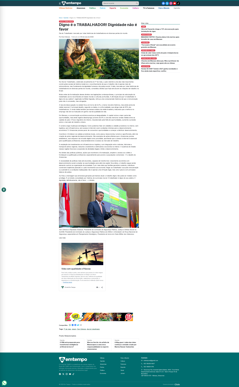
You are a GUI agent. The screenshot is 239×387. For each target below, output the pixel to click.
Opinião (177, 8)
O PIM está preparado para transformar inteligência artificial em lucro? (70, 344)
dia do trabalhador (93, 329)
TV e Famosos (148, 8)
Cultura (135, 8)
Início (60, 18)
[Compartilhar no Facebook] (75, 325)
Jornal (122, 373)
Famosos (123, 364)
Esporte (113, 8)
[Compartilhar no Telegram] (73, 325)
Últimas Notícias (65, 8)
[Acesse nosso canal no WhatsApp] (4, 382)
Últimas (102, 358)
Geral (122, 370)
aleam (74, 329)
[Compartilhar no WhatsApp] (70, 325)
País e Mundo (164, 8)
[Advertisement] (119, 13)
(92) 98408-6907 (149, 363)
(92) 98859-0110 (148, 366)
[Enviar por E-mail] (81, 325)
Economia (124, 8)
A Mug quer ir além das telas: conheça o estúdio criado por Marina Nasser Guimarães (125, 344)
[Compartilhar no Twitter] (78, 325)
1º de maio (67, 329)
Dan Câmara (81, 329)
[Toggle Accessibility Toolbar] (3, 189)
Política (92, 8)
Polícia (102, 8)
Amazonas (81, 8)
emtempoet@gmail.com (151, 360)
